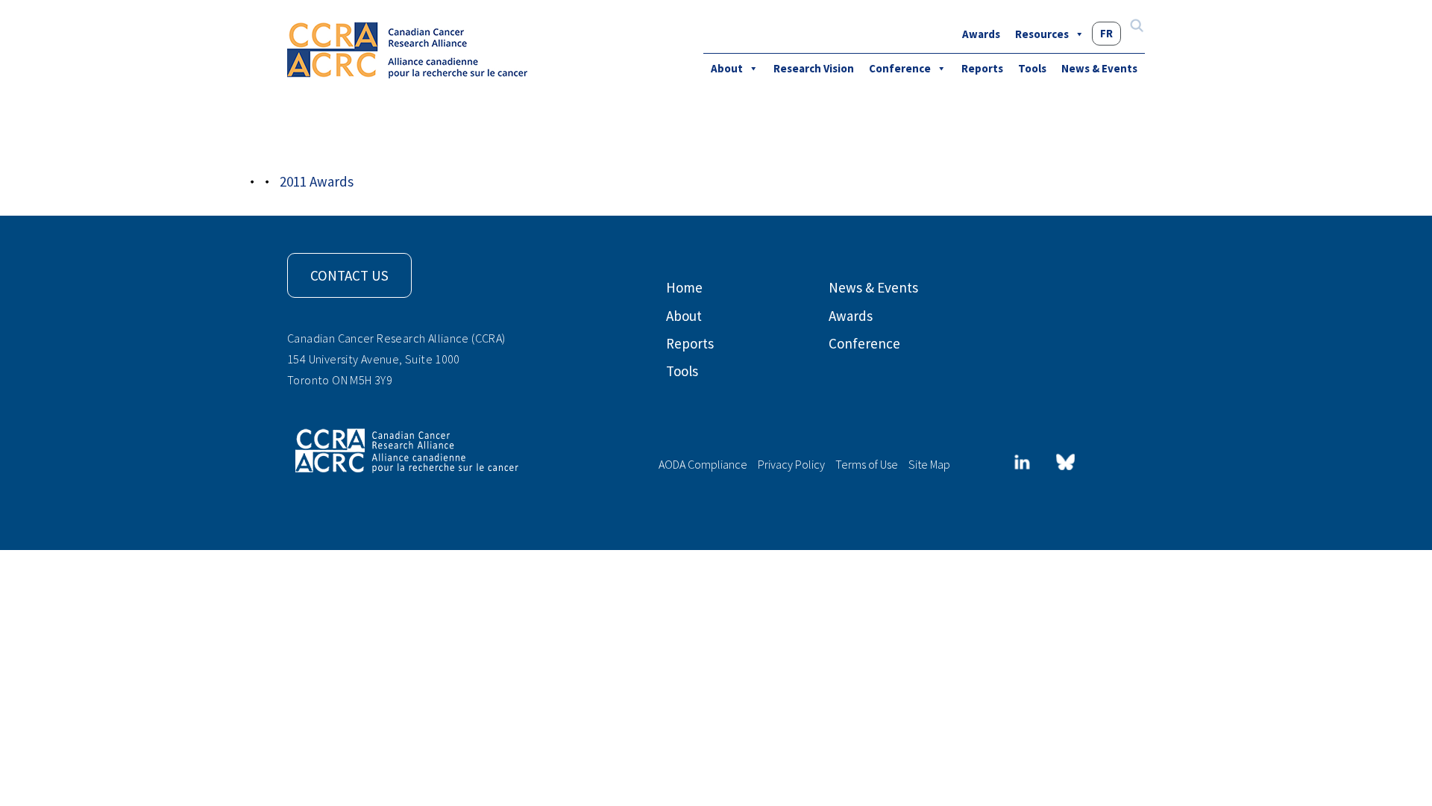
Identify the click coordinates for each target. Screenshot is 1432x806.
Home (684, 287)
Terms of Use (866, 464)
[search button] (1136, 27)
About (727, 68)
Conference (900, 68)
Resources (1042, 34)
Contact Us (349, 275)
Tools (1032, 68)
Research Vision (813, 68)
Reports (982, 68)
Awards (981, 34)
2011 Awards (383, 143)
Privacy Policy (791, 464)
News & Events (1099, 68)
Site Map (929, 464)
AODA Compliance (703, 464)
